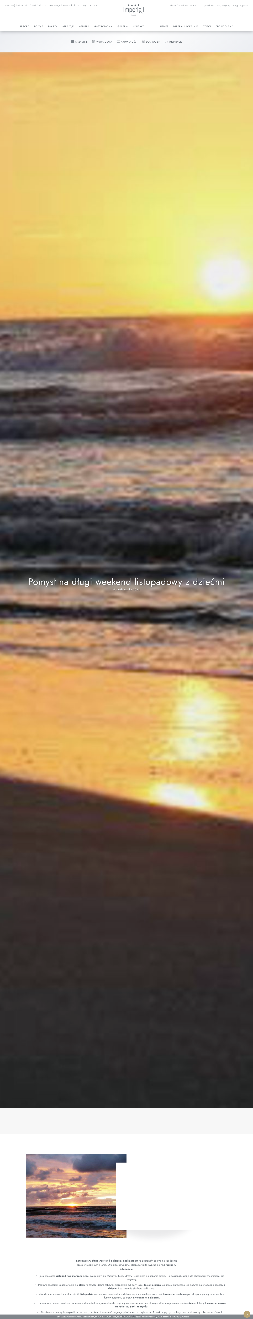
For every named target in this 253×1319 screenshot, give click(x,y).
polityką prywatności (180, 1317)
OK (247, 1314)
